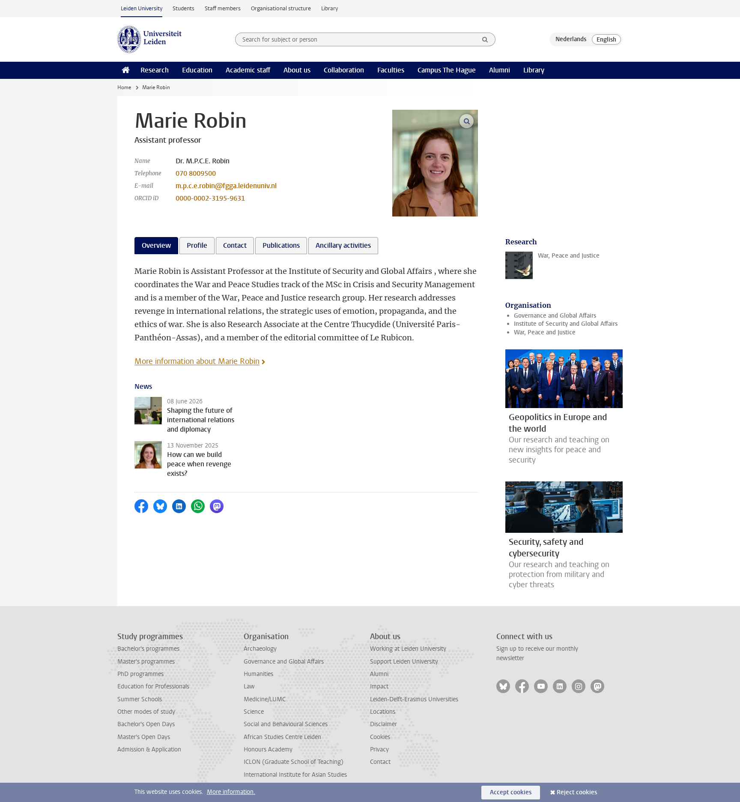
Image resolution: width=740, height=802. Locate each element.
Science (254, 712)
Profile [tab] (197, 245)
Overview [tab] (156, 245)
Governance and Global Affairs (555, 316)
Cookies (380, 737)
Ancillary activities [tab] (343, 245)
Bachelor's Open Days (146, 724)
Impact (379, 686)
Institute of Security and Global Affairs (566, 324)
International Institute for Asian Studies (295, 775)
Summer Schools (139, 699)
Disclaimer (383, 724)
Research (154, 70)
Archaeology (260, 649)
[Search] (485, 39)
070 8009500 (196, 173)
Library (329, 8)
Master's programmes (146, 662)
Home (124, 87)
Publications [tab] (281, 245)
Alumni (499, 70)
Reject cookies (577, 792)
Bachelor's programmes (148, 649)
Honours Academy (268, 749)
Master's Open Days (143, 737)
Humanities (258, 674)
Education (197, 70)
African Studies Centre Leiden (282, 737)
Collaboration (344, 70)
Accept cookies (510, 792)
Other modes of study (146, 712)
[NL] (571, 39)
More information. (231, 792)
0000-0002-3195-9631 (210, 198)
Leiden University (141, 8)
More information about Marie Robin (197, 361)
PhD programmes (140, 674)
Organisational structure (281, 8)
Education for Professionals (153, 686)
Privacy (379, 749)
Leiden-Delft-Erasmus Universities (414, 699)
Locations (382, 712)
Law (249, 686)
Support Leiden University (404, 662)
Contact (380, 762)
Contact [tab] (235, 245)
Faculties (390, 70)
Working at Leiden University (408, 649)
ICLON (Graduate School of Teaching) (293, 762)
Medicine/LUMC (265, 699)
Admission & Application (149, 749)
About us (296, 70)
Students (183, 8)
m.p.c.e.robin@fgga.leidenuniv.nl (226, 185)
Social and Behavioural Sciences (286, 724)
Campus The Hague (447, 70)
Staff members (223, 8)
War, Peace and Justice (545, 332)
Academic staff (248, 70)
